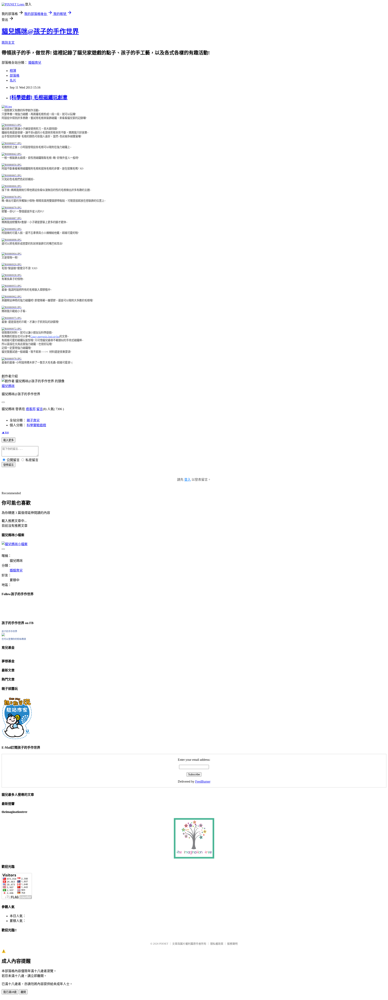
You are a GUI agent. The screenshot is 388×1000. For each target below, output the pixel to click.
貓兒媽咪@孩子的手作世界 (40, 31)
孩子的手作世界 (9, 631)
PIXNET (163, 943)
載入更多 (8, 440)
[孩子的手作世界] (3, 635)
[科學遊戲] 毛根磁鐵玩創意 (38, 97)
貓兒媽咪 (8, 386)
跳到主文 (8, 42)
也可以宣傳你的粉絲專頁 (14, 639)
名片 (13, 80)
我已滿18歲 (10, 992)
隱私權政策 (216, 943)
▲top (5, 432)
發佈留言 (8, 464)
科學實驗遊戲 (36, 425)
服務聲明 (232, 943)
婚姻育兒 (34, 62)
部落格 (14, 75)
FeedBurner (202, 781)
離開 (23, 992)
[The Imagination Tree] (194, 857)
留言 (39, 409)
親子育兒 (33, 420)
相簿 (13, 70)
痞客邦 (31, 409)
